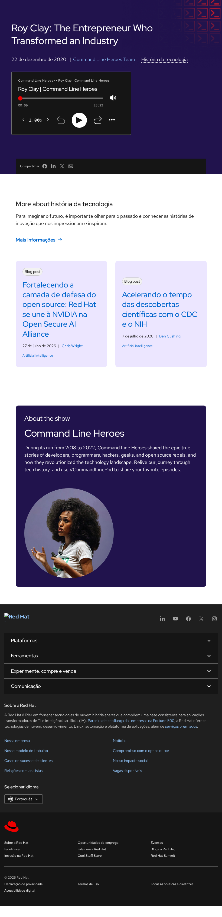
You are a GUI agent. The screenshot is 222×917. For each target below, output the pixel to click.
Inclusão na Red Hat (19, 856)
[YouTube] (175, 620)
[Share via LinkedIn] (53, 166)
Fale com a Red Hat (92, 849)
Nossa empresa (17, 740)
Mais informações (36, 240)
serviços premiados (181, 726)
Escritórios (11, 849)
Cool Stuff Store (90, 856)
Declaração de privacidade (23, 884)
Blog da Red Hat (163, 849)
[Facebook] (188, 620)
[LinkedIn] (162, 620)
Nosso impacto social (130, 760)
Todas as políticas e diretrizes (172, 884)
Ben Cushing (170, 336)
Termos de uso (88, 884)
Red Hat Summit (163, 856)
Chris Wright (72, 345)
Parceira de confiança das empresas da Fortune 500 (130, 720)
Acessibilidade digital (19, 890)
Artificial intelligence (37, 355)
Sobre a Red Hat (16, 843)
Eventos (157, 843)
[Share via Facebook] (44, 166)
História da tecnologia (164, 59)
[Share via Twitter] (62, 166)
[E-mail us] (70, 166)
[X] (201, 620)
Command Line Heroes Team (104, 59)
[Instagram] (214, 620)
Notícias (119, 740)
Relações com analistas (23, 770)
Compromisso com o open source (141, 750)
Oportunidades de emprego (98, 843)
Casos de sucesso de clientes (28, 760)
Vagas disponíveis (127, 770)
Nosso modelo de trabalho (26, 750)
